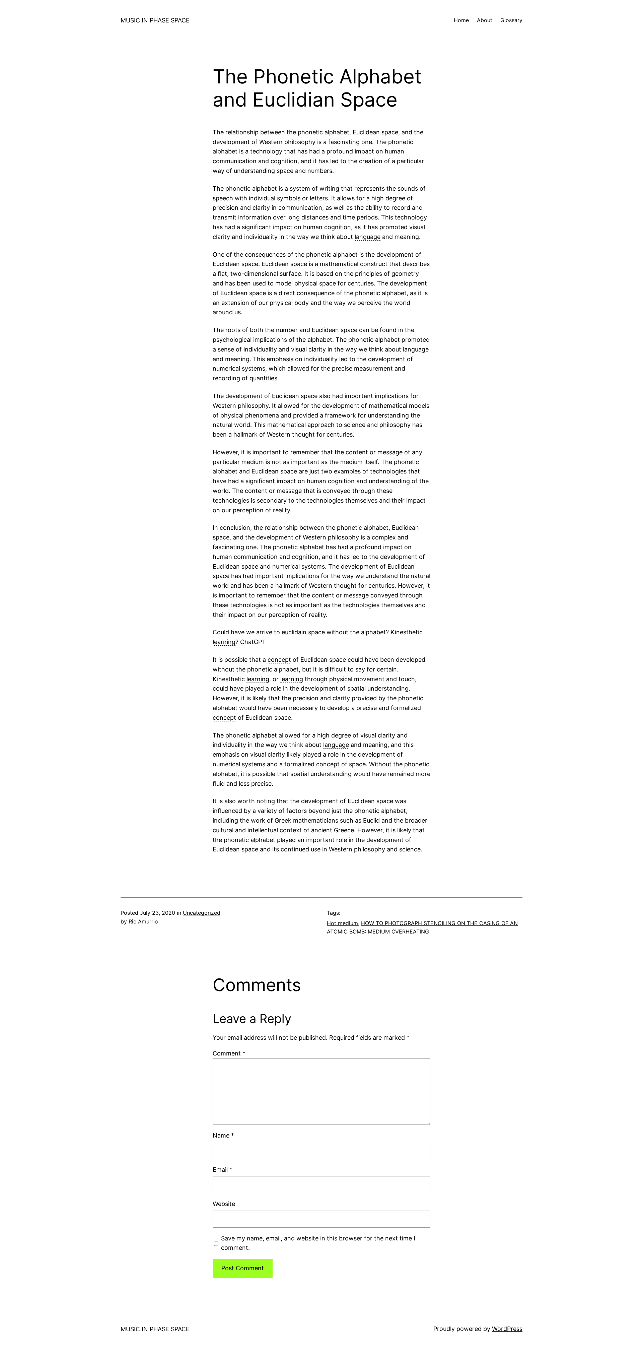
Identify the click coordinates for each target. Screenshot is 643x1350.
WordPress (507, 1328)
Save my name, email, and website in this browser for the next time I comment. (318, 1243)
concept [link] (279, 659)
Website (224, 1203)
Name (223, 1135)
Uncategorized (201, 912)
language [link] (367, 236)
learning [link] (224, 641)
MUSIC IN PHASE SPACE (155, 20)
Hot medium (342, 923)
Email (222, 1169)
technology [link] (266, 151)
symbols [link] (288, 198)
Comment (229, 1053)
